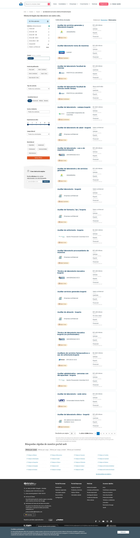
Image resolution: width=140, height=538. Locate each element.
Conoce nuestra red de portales (47, 526)
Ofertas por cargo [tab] (43, 449)
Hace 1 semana (42, 69)
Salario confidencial (34, 47)
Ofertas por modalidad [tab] (74, 449)
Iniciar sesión (116, 4)
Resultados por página (62, 433)
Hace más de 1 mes (34, 77)
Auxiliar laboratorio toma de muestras (73, 46)
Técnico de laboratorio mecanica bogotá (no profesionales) (71, 333)
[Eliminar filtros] (47, 21)
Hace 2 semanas (33, 73)
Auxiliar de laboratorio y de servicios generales (72, 169)
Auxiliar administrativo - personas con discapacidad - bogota (72, 374)
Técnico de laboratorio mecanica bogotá (71, 272)
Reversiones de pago (108, 505)
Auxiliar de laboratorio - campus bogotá (73, 107)
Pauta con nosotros (108, 492)
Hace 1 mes (44, 73)
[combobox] (38, 58)
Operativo (31, 145)
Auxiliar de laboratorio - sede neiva (71, 394)
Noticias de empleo (92, 487)
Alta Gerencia (32, 153)
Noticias (94, 4)
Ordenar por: (96, 20)
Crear (45, 181)
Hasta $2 (31, 28)
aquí (58, 534)
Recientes (104, 20)
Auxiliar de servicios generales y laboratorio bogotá (70, 26)
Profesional (32, 149)
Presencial (35, 100)
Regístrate (103, 4)
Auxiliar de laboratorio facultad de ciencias (71, 67)
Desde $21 (32, 44)
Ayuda (104, 507)
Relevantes (112, 20)
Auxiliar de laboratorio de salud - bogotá (74, 128)
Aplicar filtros (38, 157)
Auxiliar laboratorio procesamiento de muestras (73, 251)
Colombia (29, 514)
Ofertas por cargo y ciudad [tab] (58, 449)
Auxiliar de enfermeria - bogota (70, 230)
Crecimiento (84, 4)
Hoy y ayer (31, 69)
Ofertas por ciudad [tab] (31, 449)
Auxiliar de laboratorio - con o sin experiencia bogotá (71, 149)
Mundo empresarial (92, 492)
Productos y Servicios (76, 490)
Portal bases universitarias (109, 490)
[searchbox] (34, 58)
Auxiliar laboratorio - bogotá (69, 189)
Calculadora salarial (60, 492)
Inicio (55, 4)
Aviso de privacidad (107, 495)
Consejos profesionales (93, 490)
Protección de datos (108, 497)
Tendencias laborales (92, 497)
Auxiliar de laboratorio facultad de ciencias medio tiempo (71, 87)
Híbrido (41, 100)
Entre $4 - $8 (33, 34)
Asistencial (41, 145)
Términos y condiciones (109, 500)
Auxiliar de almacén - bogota (69, 312)
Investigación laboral (92, 495)
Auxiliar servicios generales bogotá (71, 292)
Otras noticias (90, 500)
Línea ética (105, 502)
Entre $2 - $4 (33, 31)
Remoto (46, 100)
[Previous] (95, 433)
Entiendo (123, 532)
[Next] (114, 433)
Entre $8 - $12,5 (33, 37)
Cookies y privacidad (17, 529)
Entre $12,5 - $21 (34, 40)
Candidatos (62, 4)
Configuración (59, 497)
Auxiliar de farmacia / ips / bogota (71, 210)
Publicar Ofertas (75, 492)
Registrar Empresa (75, 487)
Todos (29, 100)
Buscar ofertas (59, 495)
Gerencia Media (42, 149)
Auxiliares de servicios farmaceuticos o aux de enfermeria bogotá (73, 354)
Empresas (73, 4)
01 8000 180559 (41, 493)
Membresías (58, 487)
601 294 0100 (35, 491)
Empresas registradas (60, 490)
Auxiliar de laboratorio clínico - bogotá (73, 414)
